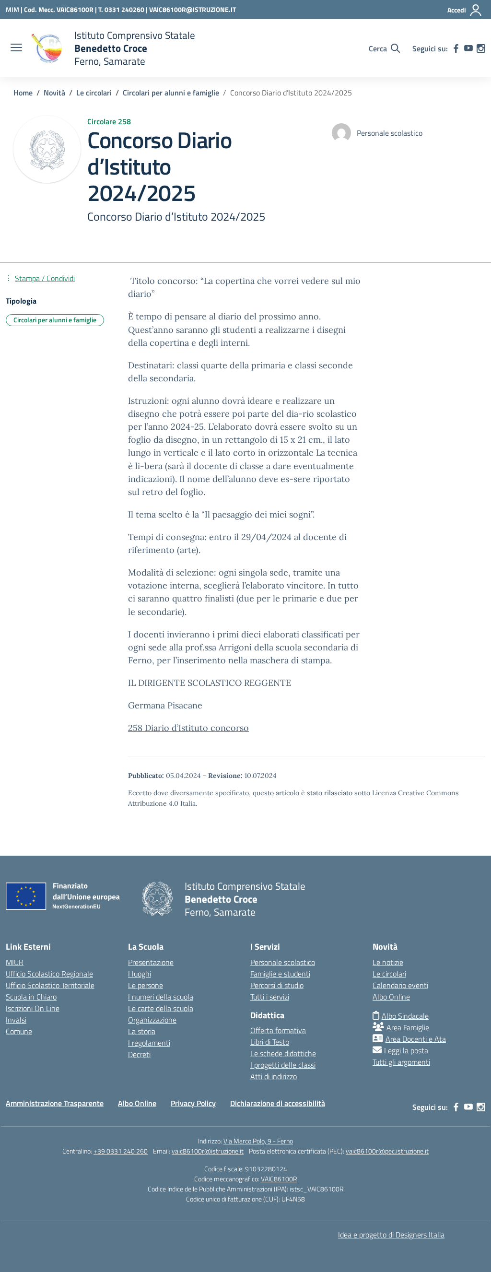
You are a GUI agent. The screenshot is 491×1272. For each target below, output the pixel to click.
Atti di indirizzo (273, 1076)
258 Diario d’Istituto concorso (188, 727)
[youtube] (468, 48)
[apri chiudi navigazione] (16, 48)
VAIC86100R (279, 1179)
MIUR (14, 962)
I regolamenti (149, 1042)
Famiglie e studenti (280, 973)
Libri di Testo (269, 1042)
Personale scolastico (282, 962)
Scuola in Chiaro (31, 996)
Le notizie (388, 962)
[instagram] (481, 48)
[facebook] (456, 48)
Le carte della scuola (160, 1008)
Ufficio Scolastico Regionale (49, 973)
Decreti (139, 1054)
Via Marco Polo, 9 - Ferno (258, 1141)
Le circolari (389, 973)
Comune (19, 1031)
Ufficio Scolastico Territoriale (50, 985)
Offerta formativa (278, 1030)
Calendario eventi (400, 985)
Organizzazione (152, 1019)
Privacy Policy (193, 1103)
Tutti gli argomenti (401, 1062)
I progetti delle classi (283, 1065)
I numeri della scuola (160, 996)
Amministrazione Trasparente (55, 1103)
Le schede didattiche (283, 1053)
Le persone (145, 985)
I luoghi (139, 973)
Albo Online (391, 996)
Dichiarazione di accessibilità (277, 1103)
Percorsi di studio (277, 985)
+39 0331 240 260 (121, 1151)
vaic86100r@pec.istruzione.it (387, 1151)
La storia (141, 1031)
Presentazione (151, 962)
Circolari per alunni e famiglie (54, 320)
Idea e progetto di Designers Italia (391, 1234)
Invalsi (16, 1019)
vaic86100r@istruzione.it (208, 1151)
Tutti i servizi (269, 996)
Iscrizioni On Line (32, 1008)
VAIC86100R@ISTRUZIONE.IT (192, 9)
